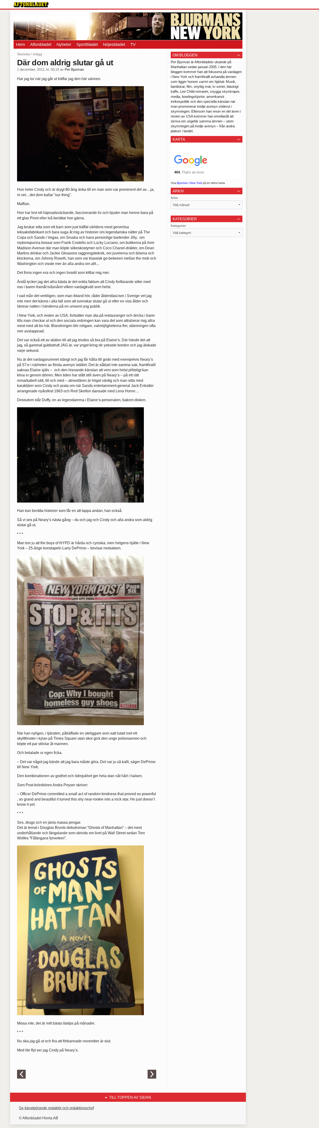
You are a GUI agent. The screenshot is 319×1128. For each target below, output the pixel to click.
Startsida (23, 54)
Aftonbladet (40, 44)
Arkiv (174, 198)
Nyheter (64, 44)
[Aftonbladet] (31, 4)
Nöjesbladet (114, 44)
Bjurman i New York (189, 183)
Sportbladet (87, 44)
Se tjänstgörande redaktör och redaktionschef (56, 1108)
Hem (20, 44)
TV (133, 44)
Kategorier (178, 226)
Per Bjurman (74, 69)
